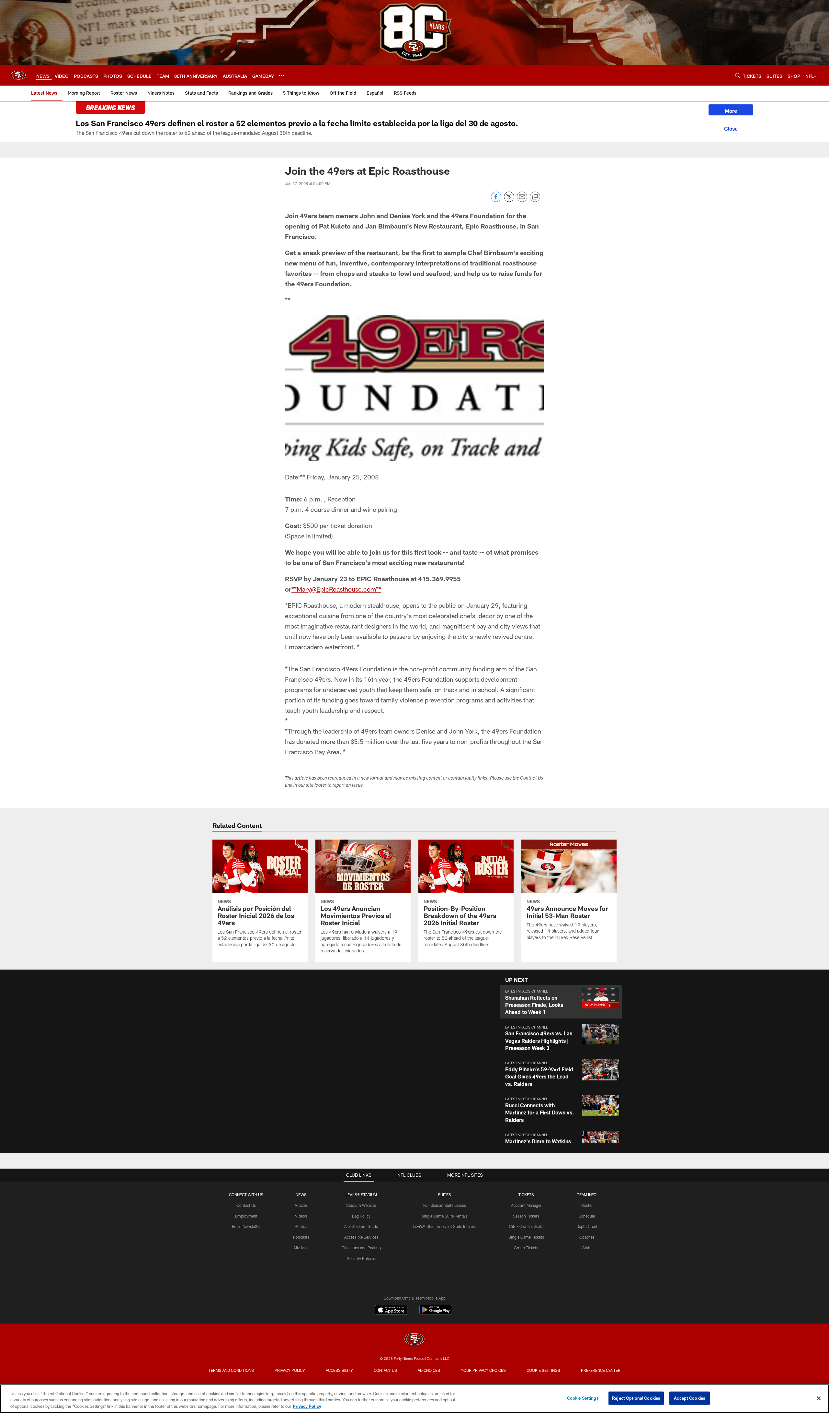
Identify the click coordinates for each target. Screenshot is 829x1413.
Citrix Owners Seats (526, 1226)
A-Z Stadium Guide (361, 1226)
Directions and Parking (361, 1247)
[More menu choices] (281, 75)
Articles (301, 1205)
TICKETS (526, 1194)
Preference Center (600, 1370)
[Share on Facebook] (496, 200)
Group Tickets (526, 1247)
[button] (561, 1002)
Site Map (301, 1247)
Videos (301, 1216)
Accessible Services (361, 1237)
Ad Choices (429, 1370)
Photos (301, 1226)
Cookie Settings (543, 1370)
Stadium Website (361, 1205)
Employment (246, 1216)
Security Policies (361, 1258)
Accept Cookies (689, 1397)
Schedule (587, 1216)
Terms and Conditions (231, 1370)
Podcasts (301, 1237)
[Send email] (522, 200)
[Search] (737, 75)
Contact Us (246, 1205)
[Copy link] (535, 197)
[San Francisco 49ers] (414, 1340)
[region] (414, 1398)
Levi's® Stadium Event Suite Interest (444, 1226)
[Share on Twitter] (509, 200)
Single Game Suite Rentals (444, 1216)
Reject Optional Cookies (636, 1397)
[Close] (731, 127)
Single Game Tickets (526, 1237)
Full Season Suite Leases (444, 1205)
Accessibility (339, 1370)
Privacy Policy (290, 1370)
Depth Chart (586, 1226)
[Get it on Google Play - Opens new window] (435, 1313)
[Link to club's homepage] (18, 75)
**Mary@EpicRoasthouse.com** (336, 589)
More (731, 111)
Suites (444, 1194)
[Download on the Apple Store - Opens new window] (391, 1310)
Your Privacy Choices (483, 1370)
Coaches (587, 1237)
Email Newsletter (246, 1226)
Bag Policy (361, 1216)
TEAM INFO (586, 1194)
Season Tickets (526, 1216)
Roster (587, 1205)
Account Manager (526, 1205)
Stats (586, 1247)
